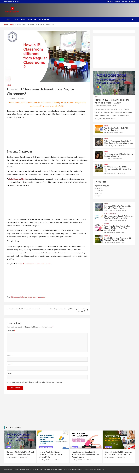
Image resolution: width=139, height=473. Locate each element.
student (43, 297)
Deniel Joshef (111, 105)
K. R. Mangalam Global (17, 179)
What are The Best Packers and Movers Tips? (24, 309)
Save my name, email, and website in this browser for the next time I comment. (36, 382)
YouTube (117, 1)
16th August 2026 (110, 221)
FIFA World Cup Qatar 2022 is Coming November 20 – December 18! (117, 169)
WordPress (100, 469)
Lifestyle (32, 19)
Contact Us (109, 1)
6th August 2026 (109, 233)
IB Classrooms (15, 297)
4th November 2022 (110, 173)
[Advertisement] (47, 134)
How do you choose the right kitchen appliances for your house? (67, 310)
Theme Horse (76, 469)
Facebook (125, 1)
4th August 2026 (109, 243)
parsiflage (21, 98)
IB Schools (23, 297)
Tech (15, 19)
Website (9, 373)
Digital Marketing (100, 186)
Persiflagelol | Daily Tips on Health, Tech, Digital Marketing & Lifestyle (39, 469)
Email (9, 364)
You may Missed (13, 428)
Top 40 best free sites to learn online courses (35, 264)
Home (8, 19)
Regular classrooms (34, 297)
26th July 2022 (11, 98)
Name (9, 355)
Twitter (133, 1)
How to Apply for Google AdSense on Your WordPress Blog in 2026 (51, 454)
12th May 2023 (109, 158)
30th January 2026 (110, 146)
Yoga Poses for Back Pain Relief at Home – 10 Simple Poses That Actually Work (117, 228)
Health (97, 188)
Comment (11, 331)
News (23, 19)
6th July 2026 (108, 133)
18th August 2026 (100, 105)
